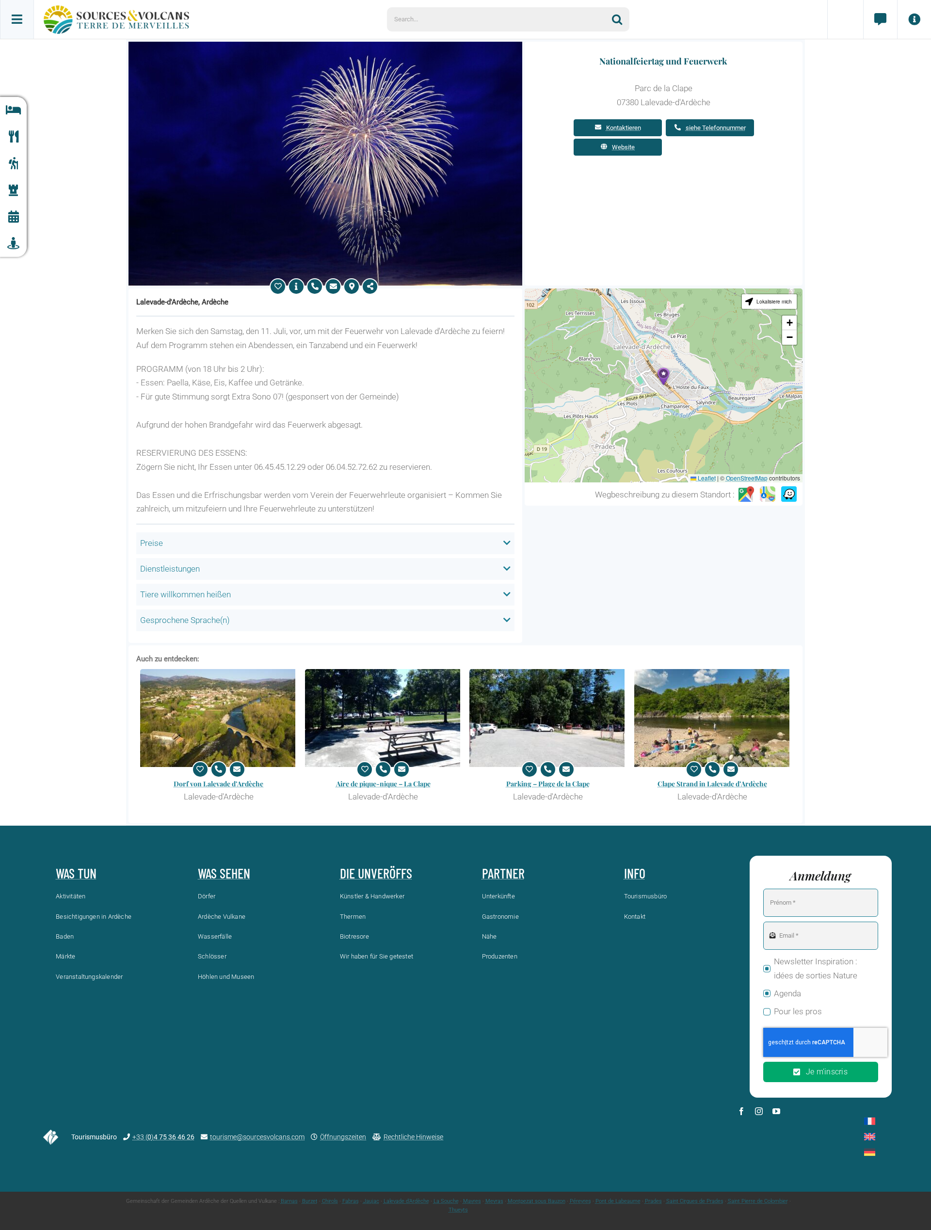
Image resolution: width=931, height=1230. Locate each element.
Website (623, 147)
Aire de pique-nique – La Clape (383, 783)
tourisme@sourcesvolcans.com (257, 1137)
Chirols (330, 1201)
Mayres (472, 1201)
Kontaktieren (623, 127)
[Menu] (17, 19)
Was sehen (224, 873)
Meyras (494, 1201)
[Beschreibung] (296, 286)
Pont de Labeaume (618, 1201)
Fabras (350, 1201)
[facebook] (741, 1111)
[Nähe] (13, 243)
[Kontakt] (880, 19)
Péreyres (580, 1201)
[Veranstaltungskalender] (13, 217)
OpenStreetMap (747, 478)
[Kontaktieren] (333, 286)
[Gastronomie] (13, 137)
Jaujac (371, 1201)
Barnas (289, 1201)
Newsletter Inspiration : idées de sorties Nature (815, 968)
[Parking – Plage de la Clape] (547, 718)
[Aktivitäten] (13, 163)
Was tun (76, 873)
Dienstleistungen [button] (170, 569)
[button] (663, 376)
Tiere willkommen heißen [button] (185, 594)
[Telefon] (314, 286)
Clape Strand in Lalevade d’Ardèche (712, 783)
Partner (503, 873)
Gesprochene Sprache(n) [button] (185, 620)
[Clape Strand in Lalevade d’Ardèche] (712, 718)
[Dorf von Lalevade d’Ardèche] (218, 718)
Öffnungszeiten (343, 1137)
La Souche (446, 1201)
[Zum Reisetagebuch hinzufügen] (278, 286)
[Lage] (351, 286)
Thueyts (458, 1210)
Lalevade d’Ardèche (406, 1201)
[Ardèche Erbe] (13, 190)
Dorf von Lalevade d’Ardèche (218, 783)
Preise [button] (151, 543)
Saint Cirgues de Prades (694, 1201)
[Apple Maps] (767, 494)
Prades (653, 1201)
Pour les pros (798, 1011)
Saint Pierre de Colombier (758, 1201)
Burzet (310, 1201)
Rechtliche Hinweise (413, 1137)
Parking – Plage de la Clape (548, 783)
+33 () (163, 1137)
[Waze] (789, 494)
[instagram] (759, 1111)
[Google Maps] (746, 494)
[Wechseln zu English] (869, 1136)
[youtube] (776, 1111)
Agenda (787, 993)
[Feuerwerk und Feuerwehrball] (325, 45)
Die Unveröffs (376, 873)
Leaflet (706, 478)
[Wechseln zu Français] (869, 1121)
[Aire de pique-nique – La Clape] (383, 718)
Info (634, 873)
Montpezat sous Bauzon (536, 1201)
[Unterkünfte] (13, 110)
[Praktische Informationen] (914, 19)
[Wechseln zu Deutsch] (869, 1152)
